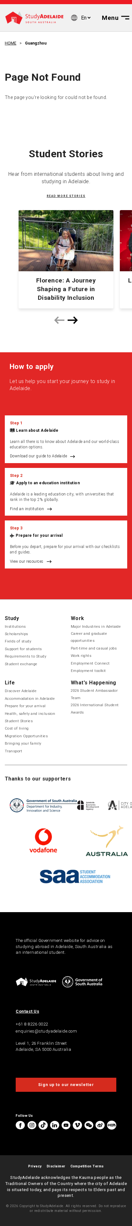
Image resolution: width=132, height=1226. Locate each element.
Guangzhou (35, 43)
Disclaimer (56, 1166)
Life (10, 683)
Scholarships (16, 634)
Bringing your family (23, 743)
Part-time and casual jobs (94, 648)
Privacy (34, 1166)
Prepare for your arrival (39, 535)
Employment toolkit (88, 670)
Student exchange (21, 664)
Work (77, 618)
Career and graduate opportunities (89, 637)
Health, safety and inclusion (30, 713)
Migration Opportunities (26, 736)
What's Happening (93, 683)
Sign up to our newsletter (66, 1085)
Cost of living (17, 728)
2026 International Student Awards (95, 708)
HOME (10, 43)
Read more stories (66, 196)
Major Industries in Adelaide (96, 626)
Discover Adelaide (21, 691)
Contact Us (27, 1011)
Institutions (15, 626)
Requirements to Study (25, 656)
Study (12, 618)
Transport (13, 751)
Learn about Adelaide (37, 430)
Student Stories (19, 721)
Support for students (23, 649)
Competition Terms (87, 1166)
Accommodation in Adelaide (30, 698)
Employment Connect (90, 663)
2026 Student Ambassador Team (94, 694)
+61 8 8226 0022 (32, 1024)
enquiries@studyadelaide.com (46, 1031)
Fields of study (18, 641)
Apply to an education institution (48, 483)
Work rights (81, 655)
